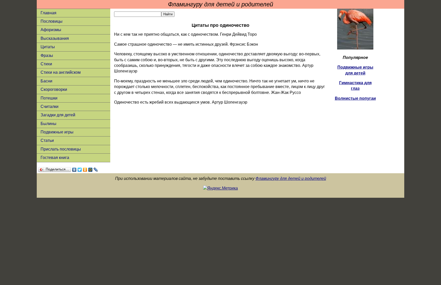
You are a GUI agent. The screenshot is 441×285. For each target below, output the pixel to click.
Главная (48, 13)
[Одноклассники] (85, 169)
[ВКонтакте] (74, 169)
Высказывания (55, 38)
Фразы (47, 55)
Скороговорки (54, 89)
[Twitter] (79, 169)
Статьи (47, 140)
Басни (46, 81)
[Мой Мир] (90, 169)
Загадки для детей (58, 115)
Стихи (46, 64)
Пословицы (52, 21)
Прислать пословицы (61, 149)
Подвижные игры (57, 132)
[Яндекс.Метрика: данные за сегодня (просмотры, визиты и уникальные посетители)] (220, 188)
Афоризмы (51, 30)
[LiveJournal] (96, 169)
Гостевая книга (55, 157)
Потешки (49, 98)
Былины (48, 123)
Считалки (49, 106)
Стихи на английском (61, 72)
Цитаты (48, 47)
